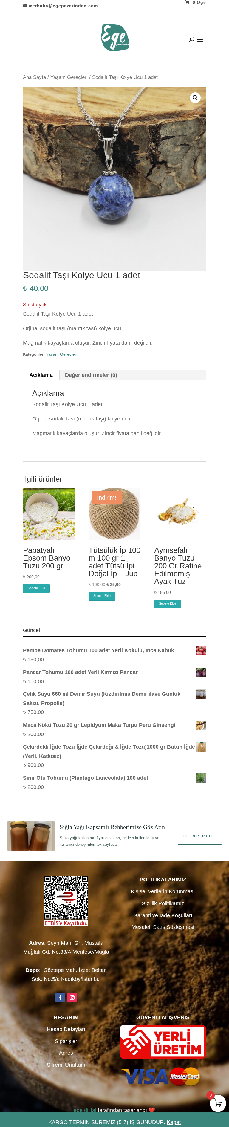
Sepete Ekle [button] (36, 588)
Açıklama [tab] (41, 375)
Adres (66, 1053)
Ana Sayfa (34, 77)
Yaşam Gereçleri (69, 77)
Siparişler (66, 1041)
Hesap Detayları (66, 1029)
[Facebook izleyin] (60, 997)
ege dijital (85, 1110)
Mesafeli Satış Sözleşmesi (162, 927)
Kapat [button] (174, 1122)
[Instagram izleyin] (72, 997)
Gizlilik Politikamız (162, 903)
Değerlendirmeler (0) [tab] (91, 375)
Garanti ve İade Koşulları (162, 915)
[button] (195, 97)
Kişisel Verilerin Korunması (163, 891)
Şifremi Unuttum (66, 1065)
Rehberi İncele (199, 836)
